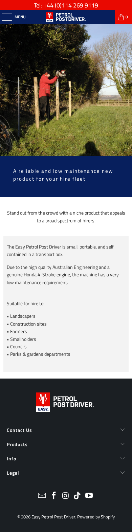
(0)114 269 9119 (76, 5)
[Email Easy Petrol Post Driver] (42, 496)
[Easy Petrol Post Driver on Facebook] (54, 496)
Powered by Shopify (96, 516)
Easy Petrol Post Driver (53, 516)
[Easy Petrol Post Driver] (66, 17)
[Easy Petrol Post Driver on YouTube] (89, 496)
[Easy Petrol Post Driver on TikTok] (77, 496)
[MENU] (3, 17)
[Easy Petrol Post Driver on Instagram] (66, 496)
